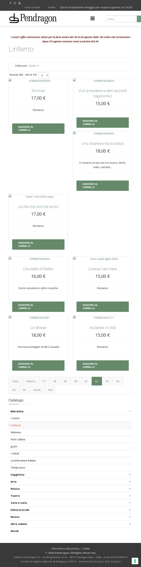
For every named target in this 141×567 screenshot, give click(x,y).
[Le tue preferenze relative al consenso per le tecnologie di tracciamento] (135, 561)
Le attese (38, 327)
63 (107, 381)
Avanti (37, 389)
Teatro (15, 495)
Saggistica (17, 474)
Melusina (16, 432)
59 (65, 381)
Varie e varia (19, 502)
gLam (14, 446)
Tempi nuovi (18, 467)
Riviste (15, 517)
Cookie (86, 548)
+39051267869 (32, 7)
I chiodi (15, 453)
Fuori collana (18, 439)
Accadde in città (102, 327)
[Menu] (92, 18)
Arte (14, 481)
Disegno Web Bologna (107, 561)
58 (54, 381)
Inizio (15, 381)
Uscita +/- (34, 65)
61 (86, 381)
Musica (15, 488)
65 (13, 389)
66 (24, 389)
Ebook (15, 531)
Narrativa (17, 411)
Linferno (16, 425)
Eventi (51, 7)
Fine (50, 389)
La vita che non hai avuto (38, 206)
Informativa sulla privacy (65, 548)
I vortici (15, 418)
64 (117, 381)
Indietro (30, 381)
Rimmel (38, 91)
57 (44, 381)
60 (75, 381)
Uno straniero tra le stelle (103, 143)
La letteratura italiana (23, 460)
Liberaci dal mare (102, 269)
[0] (123, 18)
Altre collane (19, 524)
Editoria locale (20, 509)
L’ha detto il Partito (38, 269)
